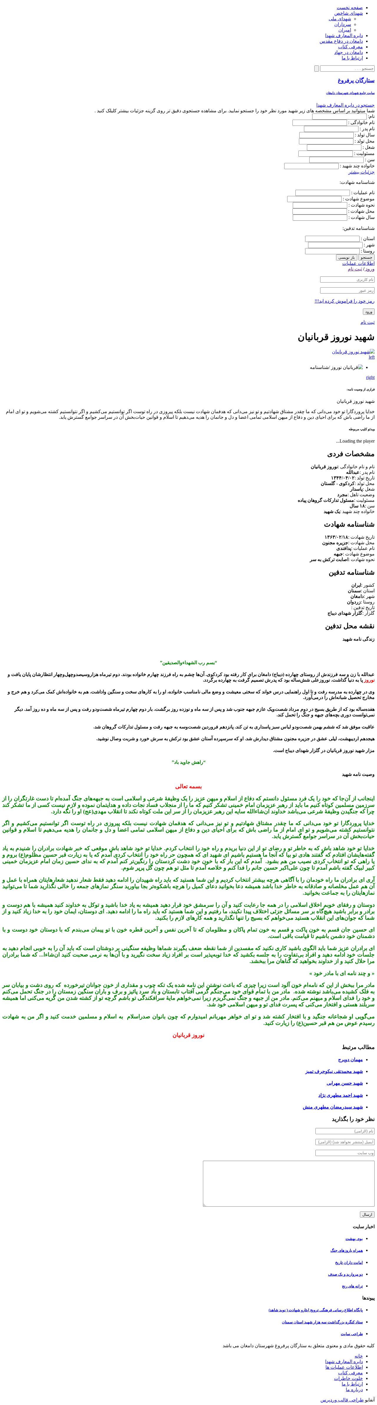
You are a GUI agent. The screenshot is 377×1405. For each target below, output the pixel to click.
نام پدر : (367, 128)
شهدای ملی (340, 18)
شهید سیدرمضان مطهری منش (333, 1106)
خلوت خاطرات (348, 1378)
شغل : (369, 147)
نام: (371, 116)
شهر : (369, 244)
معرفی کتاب (350, 46)
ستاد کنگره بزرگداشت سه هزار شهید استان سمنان (322, 1322)
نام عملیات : (362, 192)
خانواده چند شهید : (357, 165)
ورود (369, 268)
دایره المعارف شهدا (344, 35)
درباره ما (354, 1389)
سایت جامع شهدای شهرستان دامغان (350, 93)
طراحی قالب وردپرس (342, 1399)
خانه (359, 1355)
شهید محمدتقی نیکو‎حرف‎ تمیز (334, 1071)
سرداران (342, 24)
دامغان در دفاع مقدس (341, 41)
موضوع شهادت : (358, 198)
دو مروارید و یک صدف (345, 1274)
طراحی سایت (352, 1334)
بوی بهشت (354, 1238)
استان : (367, 238)
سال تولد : (365, 134)
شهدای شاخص (348, 13)
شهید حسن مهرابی (345, 1083)
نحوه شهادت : (361, 204)
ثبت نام (355, 268)
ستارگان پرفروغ (356, 80)
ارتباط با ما (352, 57)
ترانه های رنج (352, 1286)
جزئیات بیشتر (361, 171)
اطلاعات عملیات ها (344, 1367)
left (372, 357)
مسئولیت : (364, 153)
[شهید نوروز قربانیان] (353, 351)
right (370, 377)
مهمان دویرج (350, 1059)
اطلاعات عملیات (358, 263)
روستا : (367, 250)
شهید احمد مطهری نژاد (340, 1095)
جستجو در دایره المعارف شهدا (345, 105)
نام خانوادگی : (361, 122)
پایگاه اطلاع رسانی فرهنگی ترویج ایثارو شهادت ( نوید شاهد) (316, 1310)
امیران (344, 29)
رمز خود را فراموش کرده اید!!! (345, 301)
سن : (370, 159)
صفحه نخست (350, 7)
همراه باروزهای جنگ (346, 1250)
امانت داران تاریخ (349, 1262)
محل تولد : (365, 141)
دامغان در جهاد (348, 52)
